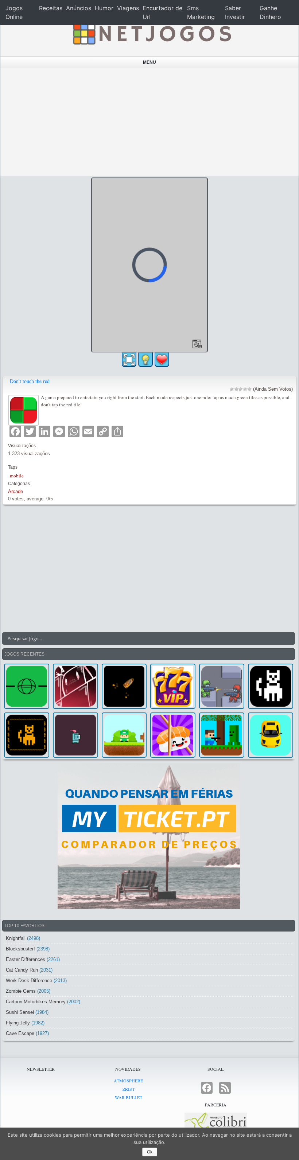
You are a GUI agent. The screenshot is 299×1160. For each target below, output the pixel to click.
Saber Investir (235, 12)
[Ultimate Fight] (221, 686)
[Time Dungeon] (75, 735)
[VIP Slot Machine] (172, 686)
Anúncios (78, 8)
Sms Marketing (201, 12)
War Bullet (128, 1097)
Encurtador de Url (162, 12)
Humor (104, 8)
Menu (149, 62)
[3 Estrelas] (240, 389)
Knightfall (16, 938)
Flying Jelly (18, 1023)
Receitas (50, 8)
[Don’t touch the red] (24, 409)
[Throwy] (124, 735)
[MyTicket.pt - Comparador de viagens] (148, 836)
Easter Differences (25, 959)
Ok (149, 1152)
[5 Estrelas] (249, 389)
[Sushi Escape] (172, 735)
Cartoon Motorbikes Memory (36, 1001)
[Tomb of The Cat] (26, 735)
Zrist (129, 1089)
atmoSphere (128, 1080)
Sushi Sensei (20, 1012)
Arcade (15, 491)
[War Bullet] (124, 686)
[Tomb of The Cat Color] (270, 686)
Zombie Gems (21, 991)
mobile (17, 475)
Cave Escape (20, 1033)
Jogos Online (14, 12)
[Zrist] (75, 686)
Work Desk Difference (29, 980)
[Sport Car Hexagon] (270, 735)
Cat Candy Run (22, 970)
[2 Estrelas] (236, 389)
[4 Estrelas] (245, 389)
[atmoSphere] (26, 686)
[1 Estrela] (232, 389)
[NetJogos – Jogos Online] (151, 32)
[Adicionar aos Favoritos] (162, 359)
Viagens (128, 8)
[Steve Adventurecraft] (221, 735)
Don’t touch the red (30, 381)
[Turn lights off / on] (145, 359)
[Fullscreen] (129, 359)
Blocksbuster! (20, 949)
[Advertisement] (149, 122)
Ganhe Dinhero (270, 12)
